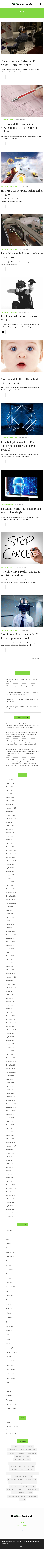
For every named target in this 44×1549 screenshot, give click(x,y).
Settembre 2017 (11, 1156)
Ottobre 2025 (10, 815)
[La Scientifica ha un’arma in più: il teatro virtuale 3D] (22, 485)
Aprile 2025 (9, 836)
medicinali (13, 1469)
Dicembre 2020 (11, 1019)
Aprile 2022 (9, 963)
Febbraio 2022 (10, 970)
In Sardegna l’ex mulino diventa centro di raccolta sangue (21, 744)
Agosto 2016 (10, 1202)
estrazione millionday (22, 1459)
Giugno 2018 (10, 1125)
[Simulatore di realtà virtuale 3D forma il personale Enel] (22, 611)
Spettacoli (13, 438)
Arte (7, 1239)
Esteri (8, 1291)
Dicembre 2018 (11, 1104)
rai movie (10, 1489)
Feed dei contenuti (12, 1426)
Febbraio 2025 (10, 843)
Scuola (8, 1343)
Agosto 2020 (10, 1033)
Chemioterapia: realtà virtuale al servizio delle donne (20, 573)
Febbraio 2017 (10, 1181)
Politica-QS (9, 1317)
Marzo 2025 (10, 840)
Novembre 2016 (11, 1192)
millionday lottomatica (15, 1473)
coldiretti (21, 1453)
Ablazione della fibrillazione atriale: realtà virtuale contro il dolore (19, 127)
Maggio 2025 (10, 833)
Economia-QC (10, 1287)
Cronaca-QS (10, 1261)
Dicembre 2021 (11, 977)
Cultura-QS (9, 1278)
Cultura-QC (10, 1269)
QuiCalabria (10, 1322)
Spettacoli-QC (10, 1369)
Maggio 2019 (10, 1086)
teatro (23, 1496)
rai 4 (27, 1486)
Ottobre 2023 (10, 899)
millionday (30, 1469)
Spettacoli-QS (10, 1378)
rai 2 (16, 1486)
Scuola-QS (9, 1348)
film (19, 1466)
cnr (34, 1450)
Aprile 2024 (9, 878)
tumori (22, 1499)
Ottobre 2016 (10, 1195)
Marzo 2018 (10, 1135)
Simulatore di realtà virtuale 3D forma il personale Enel (19, 636)
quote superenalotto (28, 1483)
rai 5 (33, 1486)
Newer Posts (36, 658)
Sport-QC (9, 1387)
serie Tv (21, 1493)
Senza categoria (11, 1352)
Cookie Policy (6, 1543)
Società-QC (10, 1361)
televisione (32, 1496)
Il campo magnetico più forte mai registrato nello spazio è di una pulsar (22, 726)
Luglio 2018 (10, 1121)
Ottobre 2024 (10, 857)
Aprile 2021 (9, 1005)
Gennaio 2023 (10, 931)
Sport (8, 1383)
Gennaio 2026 (10, 804)
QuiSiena (9, 1330)
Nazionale (4, 57)
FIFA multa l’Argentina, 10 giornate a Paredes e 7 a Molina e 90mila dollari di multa (22, 693)
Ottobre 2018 (10, 1111)
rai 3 (22, 1486)
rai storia (19, 1489)
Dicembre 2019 (11, 1061)
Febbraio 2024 (10, 885)
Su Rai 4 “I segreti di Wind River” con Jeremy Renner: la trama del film (22, 764)
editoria (26, 1456)
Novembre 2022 (11, 938)
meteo (22, 1469)
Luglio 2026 (10, 783)
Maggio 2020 (10, 1044)
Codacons (12, 1453)
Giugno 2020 (10, 1040)
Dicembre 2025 (11, 808)
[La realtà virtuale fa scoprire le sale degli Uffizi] (22, 230)
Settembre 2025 (11, 818)
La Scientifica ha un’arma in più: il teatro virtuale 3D (21, 510)
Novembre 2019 (11, 1065)
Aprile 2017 (9, 1174)
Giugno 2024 (10, 871)
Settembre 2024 (11, 861)
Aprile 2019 (9, 1090)
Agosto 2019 (10, 1076)
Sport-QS (9, 1396)
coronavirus (31, 1453)
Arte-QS (8, 1243)
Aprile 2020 (10, 1047)
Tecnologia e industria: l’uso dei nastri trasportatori (21, 735)
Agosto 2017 (10, 1160)
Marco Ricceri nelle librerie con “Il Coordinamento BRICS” (22, 753)
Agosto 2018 (10, 1118)
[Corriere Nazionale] (22, 4)
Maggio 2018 (10, 1128)
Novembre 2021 (11, 980)
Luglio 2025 (10, 826)
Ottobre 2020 (10, 1026)
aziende (14, 1446)
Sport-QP (9, 1391)
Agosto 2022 (10, 949)
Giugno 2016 (10, 1209)
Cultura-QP (10, 1274)
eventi (32, 1463)
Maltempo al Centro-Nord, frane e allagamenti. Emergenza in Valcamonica (22, 707)
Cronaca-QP (10, 1256)
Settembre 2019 (11, 1072)
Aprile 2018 (9, 1132)
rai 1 (11, 1486)
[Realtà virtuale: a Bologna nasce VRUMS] (22, 293)
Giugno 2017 (10, 1167)
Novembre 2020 (11, 1023)
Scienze (8, 1339)
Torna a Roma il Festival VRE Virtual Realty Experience (18, 63)
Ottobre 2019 (10, 1068)
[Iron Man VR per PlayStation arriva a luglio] (22, 167)
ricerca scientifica (31, 1489)
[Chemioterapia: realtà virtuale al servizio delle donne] (22, 548)
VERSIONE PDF (11, 1409)
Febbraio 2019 (10, 1097)
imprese (26, 1466)
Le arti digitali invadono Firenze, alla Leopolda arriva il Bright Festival (20, 445)
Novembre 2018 (11, 1107)
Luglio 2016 (10, 1206)
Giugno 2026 (10, 787)
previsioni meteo (30, 1479)
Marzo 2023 (10, 924)
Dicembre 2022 (11, 935)
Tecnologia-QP (11, 1404)
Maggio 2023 (10, 917)
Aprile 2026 (9, 794)
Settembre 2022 (11, 945)
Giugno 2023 (10, 914)
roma (14, 1493)
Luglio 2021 (9, 995)
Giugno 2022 (10, 956)
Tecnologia (13, 57)
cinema (28, 1450)
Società (8, 1356)
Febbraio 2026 (10, 801)
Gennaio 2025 (10, 847)
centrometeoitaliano (16, 1450)
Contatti (22, 1522)
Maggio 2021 (10, 1002)
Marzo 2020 (10, 1051)
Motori (8, 1304)
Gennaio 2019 (10, 1100)
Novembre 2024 (11, 854)
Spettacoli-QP (10, 1374)
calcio (22, 1446)
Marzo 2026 (10, 797)
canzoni (29, 1446)
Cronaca (4, 504)
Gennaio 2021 (10, 1016)
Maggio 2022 (10, 959)
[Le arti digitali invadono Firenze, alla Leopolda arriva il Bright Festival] (22, 419)
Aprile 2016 (9, 1216)
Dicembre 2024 (11, 850)
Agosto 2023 (10, 907)
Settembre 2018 (11, 1114)
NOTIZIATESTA (27, 1476)
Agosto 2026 (10, 780)
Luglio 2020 (10, 1037)
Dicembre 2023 (11, 892)
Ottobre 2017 (10, 1153)
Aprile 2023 (9, 921)
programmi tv (13, 1483)
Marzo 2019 (10, 1093)
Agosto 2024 (10, 864)
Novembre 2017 (11, 1149)
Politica (8, 1313)
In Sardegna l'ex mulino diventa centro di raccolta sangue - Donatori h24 (19, 742)
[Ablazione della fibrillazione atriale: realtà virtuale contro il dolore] (22, 101)
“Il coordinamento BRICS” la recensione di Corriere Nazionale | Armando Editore (20, 750)
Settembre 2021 (11, 987)
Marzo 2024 (10, 882)
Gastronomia (10, 1300)
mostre (28, 1473)
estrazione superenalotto (19, 1463)
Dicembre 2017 (11, 1146)
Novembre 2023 (11, 896)
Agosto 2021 (10, 991)
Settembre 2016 (11, 1199)
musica (35, 1473)
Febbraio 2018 (10, 1139)
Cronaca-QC (10, 1252)
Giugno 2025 (10, 829)
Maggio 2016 (10, 1213)
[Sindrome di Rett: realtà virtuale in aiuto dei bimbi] (22, 356)
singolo (29, 1493)
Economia (9, 1282)
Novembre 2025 (11, 811)
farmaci (13, 1466)
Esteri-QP (9, 1296)
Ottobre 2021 (10, 984)
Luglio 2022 (10, 952)
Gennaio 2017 (10, 1185)
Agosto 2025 (10, 822)
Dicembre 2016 (11, 1188)
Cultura (8, 1265)
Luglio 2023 (10, 910)
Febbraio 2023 (10, 928)
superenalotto (13, 1496)
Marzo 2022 (10, 966)
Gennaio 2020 (10, 1058)
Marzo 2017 (10, 1178)
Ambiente (9, 1230)
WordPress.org (11, 1433)
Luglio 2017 (9, 1164)
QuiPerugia (9, 1326)
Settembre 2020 (11, 1030)
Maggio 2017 (10, 1171)
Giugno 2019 (10, 1083)
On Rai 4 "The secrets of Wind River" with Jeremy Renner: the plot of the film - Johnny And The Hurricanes (21, 762)
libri (32, 1466)
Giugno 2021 (10, 998)
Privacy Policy (22, 1525)
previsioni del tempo (15, 1479)
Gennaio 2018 (10, 1142)
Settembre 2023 (11, 903)
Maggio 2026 (10, 790)
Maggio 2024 (10, 875)
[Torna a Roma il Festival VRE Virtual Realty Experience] (22, 38)
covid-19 (18, 1456)
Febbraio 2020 (10, 1054)
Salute (11, 120)
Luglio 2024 (10, 868)
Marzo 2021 (10, 1009)
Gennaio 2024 (10, 889)
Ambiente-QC (10, 1235)
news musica (17, 1476)
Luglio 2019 (10, 1079)
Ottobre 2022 (10, 942)
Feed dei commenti (12, 1430)
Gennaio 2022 (10, 973)
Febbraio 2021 (10, 1012)
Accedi (8, 1423)
